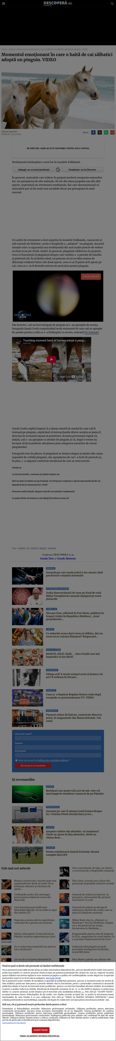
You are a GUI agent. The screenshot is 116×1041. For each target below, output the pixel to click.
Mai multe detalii (53, 978)
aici (83, 992)
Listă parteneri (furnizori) (14, 1023)
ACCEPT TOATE (41, 1030)
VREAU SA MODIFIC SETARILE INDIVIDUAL (40, 1036)
